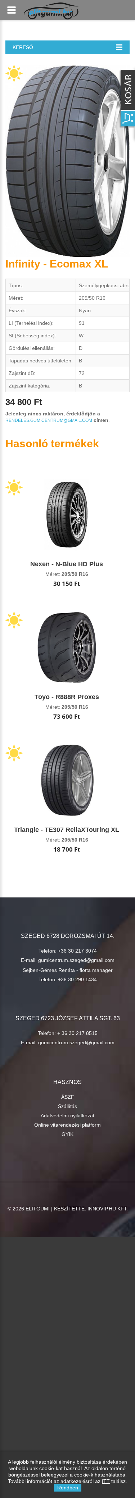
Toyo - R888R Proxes (67, 696)
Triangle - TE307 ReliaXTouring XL (66, 829)
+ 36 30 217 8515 (77, 1033)
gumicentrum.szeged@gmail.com (76, 960)
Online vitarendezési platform (67, 1125)
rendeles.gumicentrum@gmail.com (48, 420)
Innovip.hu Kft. (107, 1209)
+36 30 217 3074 (77, 951)
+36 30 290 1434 (77, 979)
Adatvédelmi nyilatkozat (67, 1115)
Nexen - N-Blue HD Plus (66, 564)
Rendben (67, 1487)
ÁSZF (67, 1097)
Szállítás (67, 1106)
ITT (106, 1481)
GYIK (67, 1134)
